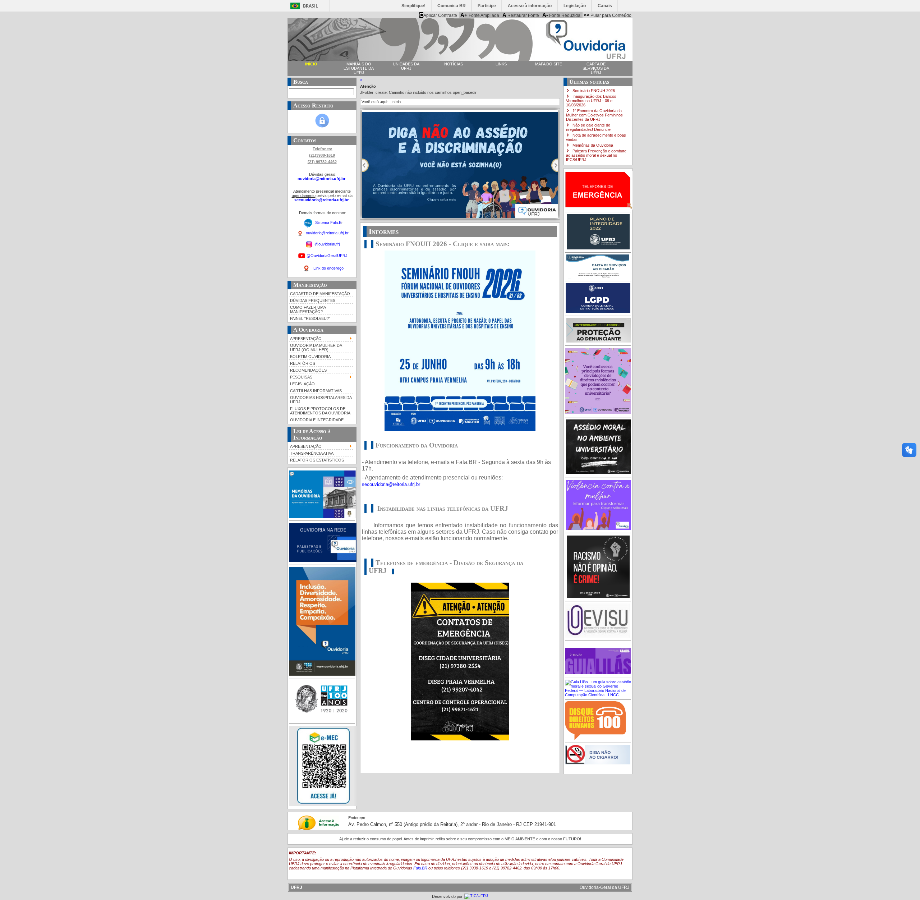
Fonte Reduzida (561, 15)
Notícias (453, 64)
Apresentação (306, 338)
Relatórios (302, 363)
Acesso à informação (530, 5)
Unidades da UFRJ (406, 66)
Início (311, 64)
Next (554, 165)
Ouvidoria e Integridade (317, 420)
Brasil (310, 6)
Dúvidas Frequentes (312, 300)
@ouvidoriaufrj (326, 244)
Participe (487, 5)
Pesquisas (301, 377)
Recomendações (308, 370)
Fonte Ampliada (479, 15)
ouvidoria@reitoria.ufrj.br (322, 178)
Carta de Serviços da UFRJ (596, 68)
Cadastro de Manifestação (320, 293)
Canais (605, 5)
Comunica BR (451, 5)
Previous (365, 165)
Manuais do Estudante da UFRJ (359, 68)
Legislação (575, 5)
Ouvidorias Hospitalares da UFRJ (321, 399)
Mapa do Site (548, 64)
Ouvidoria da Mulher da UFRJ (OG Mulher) (316, 347)
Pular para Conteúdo (607, 15)
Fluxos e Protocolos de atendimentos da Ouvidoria (320, 411)
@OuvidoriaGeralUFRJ (327, 255)
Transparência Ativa (312, 453)
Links (501, 64)
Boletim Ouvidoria (310, 356)
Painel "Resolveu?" (310, 318)
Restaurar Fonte (520, 15)
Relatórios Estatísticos (317, 460)
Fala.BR (420, 868)
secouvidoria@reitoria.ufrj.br (321, 200)
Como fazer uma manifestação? (308, 309)
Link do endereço (328, 268)
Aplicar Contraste (438, 15)
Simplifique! (413, 5)
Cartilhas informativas (316, 391)
